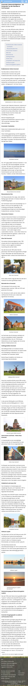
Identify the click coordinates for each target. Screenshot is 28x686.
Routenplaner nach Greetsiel (8, 674)
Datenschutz (21, 673)
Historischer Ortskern (11, 50)
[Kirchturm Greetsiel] (14, 330)
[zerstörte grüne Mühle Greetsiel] (14, 431)
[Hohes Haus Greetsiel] (14, 460)
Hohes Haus (9, 58)
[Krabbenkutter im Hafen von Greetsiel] (14, 100)
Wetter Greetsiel (5, 678)
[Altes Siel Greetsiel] (14, 273)
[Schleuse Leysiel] (14, 568)
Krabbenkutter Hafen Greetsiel (14, 44)
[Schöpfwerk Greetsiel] (14, 527)
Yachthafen (10, 46)
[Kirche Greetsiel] (14, 313)
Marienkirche (9, 54)
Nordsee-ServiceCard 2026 (8, 671)
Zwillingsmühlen (10, 56)
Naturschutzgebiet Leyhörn (13, 64)
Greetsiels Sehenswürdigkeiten (9, 663)
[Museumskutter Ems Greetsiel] (14, 190)
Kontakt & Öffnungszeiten (7, 665)
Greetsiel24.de (8, 1)
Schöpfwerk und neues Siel (13, 60)
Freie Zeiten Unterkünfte (7, 661)
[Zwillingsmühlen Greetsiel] (14, 375)
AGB (19, 671)
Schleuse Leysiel (10, 62)
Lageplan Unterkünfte (7, 667)
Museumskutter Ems (12, 48)
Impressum (21, 674)
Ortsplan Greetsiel (5, 673)
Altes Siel (8, 52)
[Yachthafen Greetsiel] (14, 157)
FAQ (2, 659)
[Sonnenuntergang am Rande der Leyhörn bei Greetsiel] (14, 586)
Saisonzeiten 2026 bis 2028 (8, 676)
